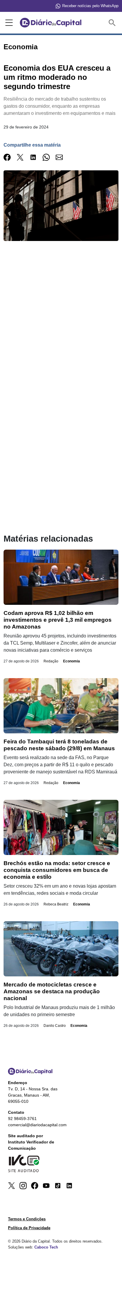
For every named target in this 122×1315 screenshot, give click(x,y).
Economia (71, 661)
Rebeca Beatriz (56, 904)
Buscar (113, 23)
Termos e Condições (27, 1219)
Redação (51, 661)
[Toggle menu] (8, 22)
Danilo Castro (55, 1026)
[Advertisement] (61, 328)
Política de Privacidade (29, 1228)
